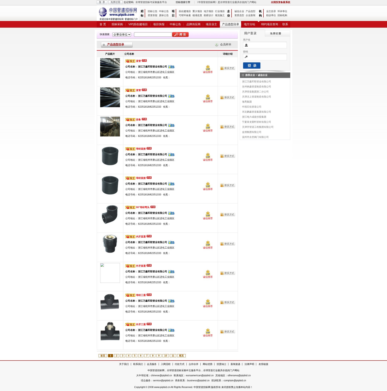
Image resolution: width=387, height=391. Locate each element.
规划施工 (220, 15)
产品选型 (250, 11)
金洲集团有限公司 (251, 132)
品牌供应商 (193, 24)
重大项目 (197, 11)
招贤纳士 (221, 364)
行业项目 (220, 11)
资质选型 (239, 15)
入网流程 (166, 364)
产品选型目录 (230, 24)
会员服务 (152, 364)
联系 (285, 24)
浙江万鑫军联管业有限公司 (256, 81)
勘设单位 (271, 15)
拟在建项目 (185, 11)
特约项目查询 (269, 24)
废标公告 (164, 15)
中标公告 (164, 11)
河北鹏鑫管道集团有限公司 (256, 111)
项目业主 (211, 24)
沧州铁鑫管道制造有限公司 (256, 86)
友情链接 (263, 364)
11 (173, 355)
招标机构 (282, 15)
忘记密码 (128, 2)
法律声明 (249, 364)
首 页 (103, 24)
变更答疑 (152, 15)
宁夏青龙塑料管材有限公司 (256, 122)
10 (165, 355)
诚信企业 (239, 11)
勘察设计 (208, 15)
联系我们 (138, 364)
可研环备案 (185, 15)
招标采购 (117, 24)
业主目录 (271, 11)
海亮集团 (247, 101)
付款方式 (179, 364)
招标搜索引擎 (183, 2)
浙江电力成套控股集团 (254, 116)
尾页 (181, 355)
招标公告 (152, 11)
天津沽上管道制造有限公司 (256, 96)
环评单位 (282, 11)
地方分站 (249, 24)
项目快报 (158, 24)
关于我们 (124, 364)
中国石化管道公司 (251, 106)
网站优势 (207, 364)
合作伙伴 (193, 364)
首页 (102, 355)
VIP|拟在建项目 (138, 24)
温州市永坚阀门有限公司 (255, 137)
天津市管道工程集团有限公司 (258, 127)
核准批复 (197, 15)
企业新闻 (250, 15)
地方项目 (208, 11)
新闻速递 (235, 364)
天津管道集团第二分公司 (255, 91)
